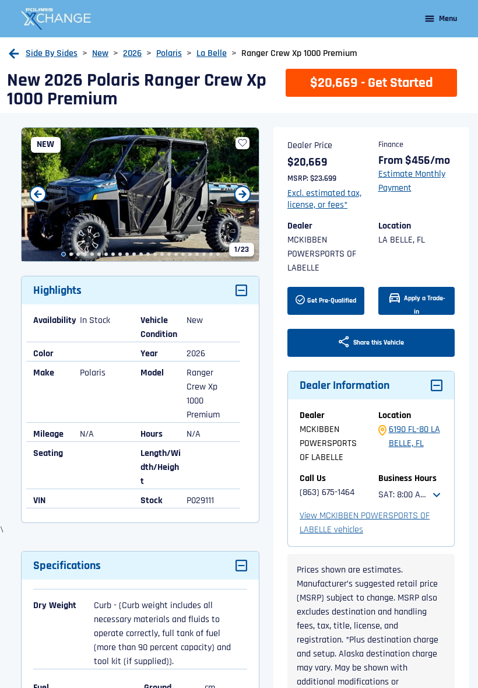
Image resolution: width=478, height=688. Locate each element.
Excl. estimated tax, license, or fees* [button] (324, 199)
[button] (14, 54)
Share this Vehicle (378, 342)
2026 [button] (132, 53)
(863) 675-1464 (327, 492)
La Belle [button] (211, 53)
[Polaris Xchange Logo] (56, 19)
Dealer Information (344, 385)
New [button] (100, 53)
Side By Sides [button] (52, 53)
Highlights (57, 290)
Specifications (67, 565)
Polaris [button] (169, 53)
